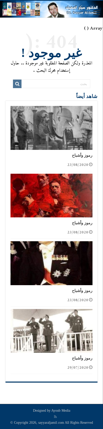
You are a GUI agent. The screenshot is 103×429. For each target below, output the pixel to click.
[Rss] (55, 417)
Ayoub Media (60, 410)
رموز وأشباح (82, 155)
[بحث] (17, 84)
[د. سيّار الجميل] (51, 9)
